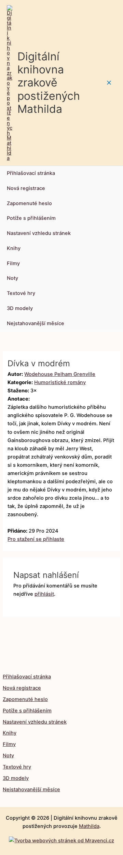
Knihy (13, 248)
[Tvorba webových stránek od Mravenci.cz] (61, 839)
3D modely (20, 308)
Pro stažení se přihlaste (36, 539)
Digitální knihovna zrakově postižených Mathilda (48, 83)
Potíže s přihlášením (31, 218)
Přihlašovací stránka (31, 173)
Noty (12, 278)
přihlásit (44, 594)
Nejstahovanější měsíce (35, 323)
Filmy (13, 263)
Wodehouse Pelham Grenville (59, 374)
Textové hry (21, 293)
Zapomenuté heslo (29, 203)
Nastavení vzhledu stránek (39, 233)
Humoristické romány (60, 382)
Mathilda (89, 826)
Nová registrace (26, 188)
